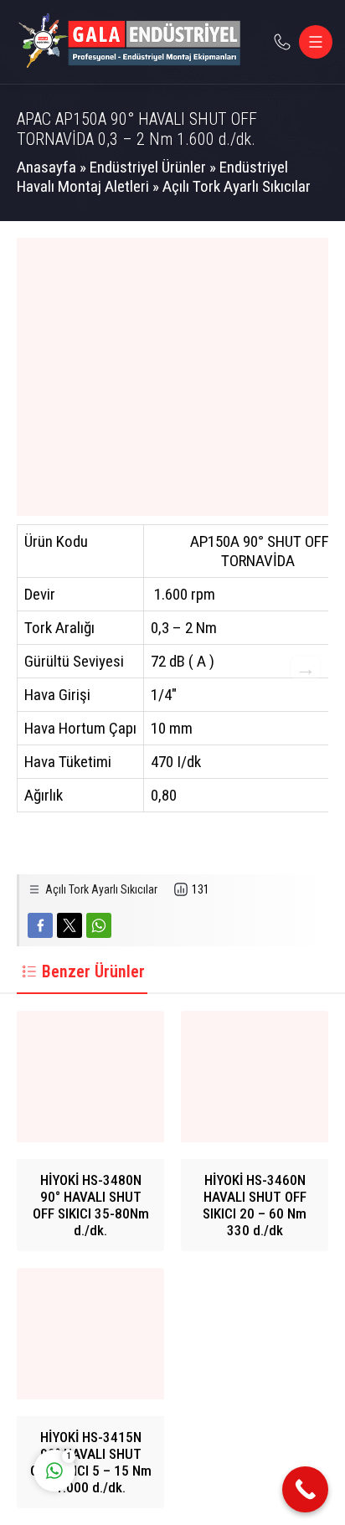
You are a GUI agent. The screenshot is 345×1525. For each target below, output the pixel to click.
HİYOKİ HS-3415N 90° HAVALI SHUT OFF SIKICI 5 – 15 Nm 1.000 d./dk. (91, 1462)
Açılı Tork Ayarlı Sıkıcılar (236, 186)
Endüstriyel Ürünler (148, 167)
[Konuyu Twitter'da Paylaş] (69, 925)
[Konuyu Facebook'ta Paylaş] (40, 925)
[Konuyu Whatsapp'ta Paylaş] (98, 925)
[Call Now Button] (305, 1489)
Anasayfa (46, 167)
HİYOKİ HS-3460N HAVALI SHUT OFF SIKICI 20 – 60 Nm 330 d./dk (254, 1205)
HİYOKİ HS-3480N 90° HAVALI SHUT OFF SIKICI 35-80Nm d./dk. (91, 1205)
